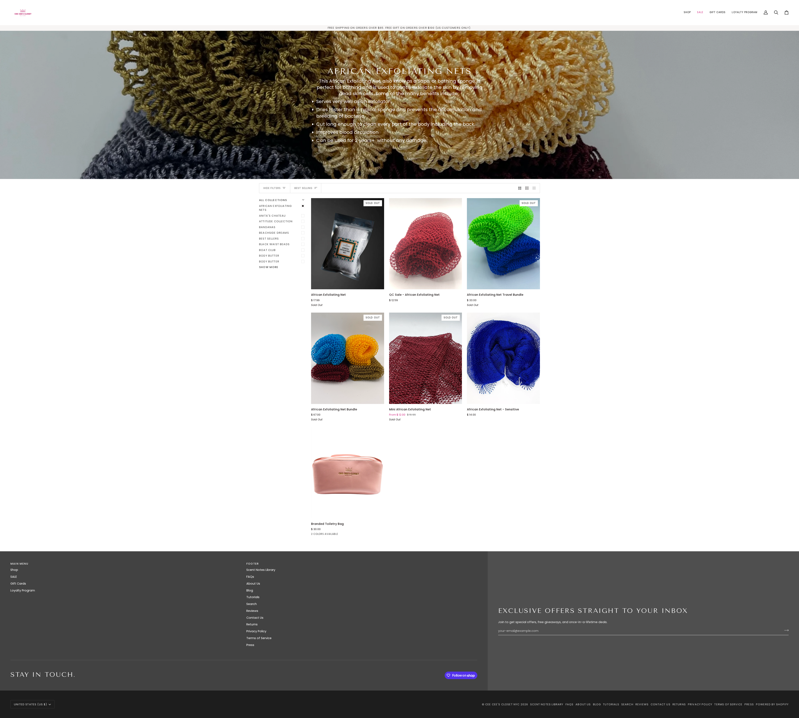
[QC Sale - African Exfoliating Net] (425, 243)
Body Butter (269, 256)
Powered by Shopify (772, 704)
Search (251, 604)
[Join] (785, 630)
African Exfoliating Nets (275, 208)
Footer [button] (252, 564)
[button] (687, 12)
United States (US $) (30, 704)
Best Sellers (269, 239)
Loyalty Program (22, 590)
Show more (268, 267)
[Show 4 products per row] (535, 188)
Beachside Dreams (274, 233)
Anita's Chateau (272, 216)
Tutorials (252, 597)
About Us (253, 583)
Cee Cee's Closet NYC (502, 704)
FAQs (250, 577)
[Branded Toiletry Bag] (347, 472)
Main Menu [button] (19, 564)
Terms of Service (259, 638)
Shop (14, 570)
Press (250, 645)
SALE (13, 577)
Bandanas (267, 227)
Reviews (252, 611)
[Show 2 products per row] (520, 188)
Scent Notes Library (260, 570)
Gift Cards (18, 583)
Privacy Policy (256, 631)
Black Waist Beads (274, 244)
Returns (252, 624)
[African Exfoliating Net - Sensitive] (503, 358)
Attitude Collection (276, 221)
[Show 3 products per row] (527, 188)
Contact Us (254, 618)
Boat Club (267, 250)
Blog (249, 590)
